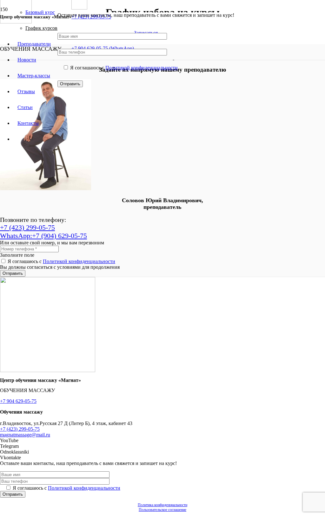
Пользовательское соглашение (162, 509)
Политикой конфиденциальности (141, 67)
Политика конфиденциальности (162, 505)
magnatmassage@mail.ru (25, 434)
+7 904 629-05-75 (18, 401)
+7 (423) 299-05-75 (20, 429)
